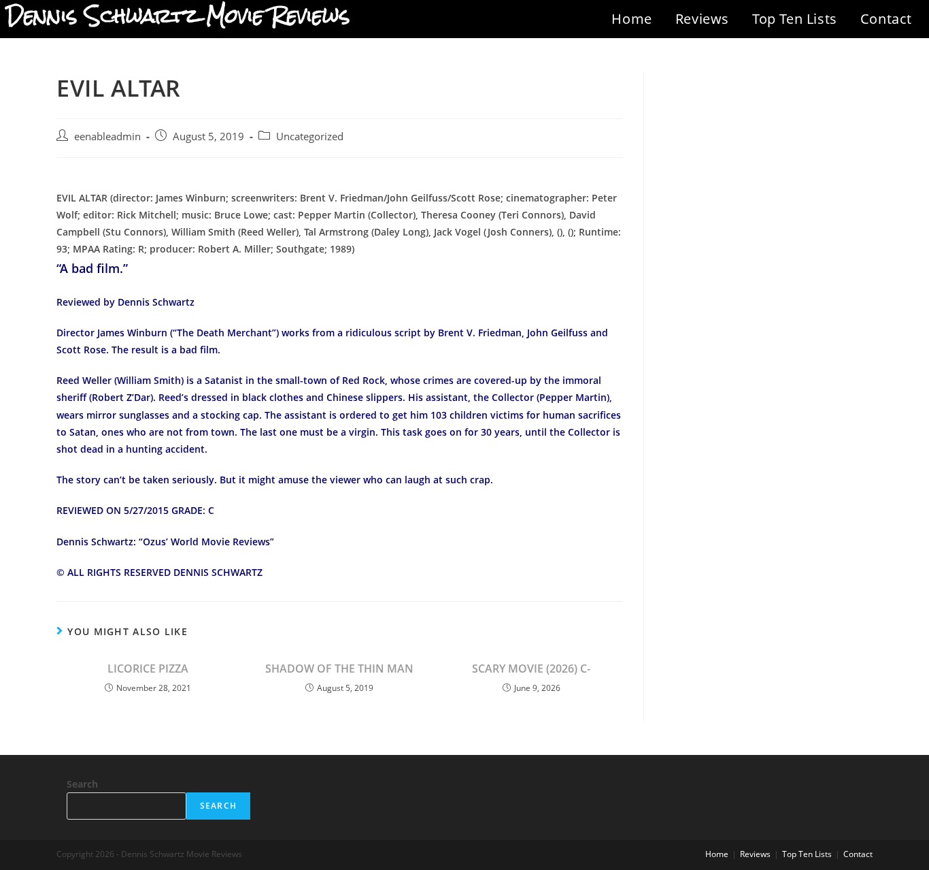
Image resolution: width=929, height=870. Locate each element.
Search (82, 783)
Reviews (702, 19)
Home (631, 19)
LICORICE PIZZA (147, 668)
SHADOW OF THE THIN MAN (339, 668)
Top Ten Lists (794, 19)
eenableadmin (107, 136)
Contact (886, 19)
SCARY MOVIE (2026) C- (531, 668)
